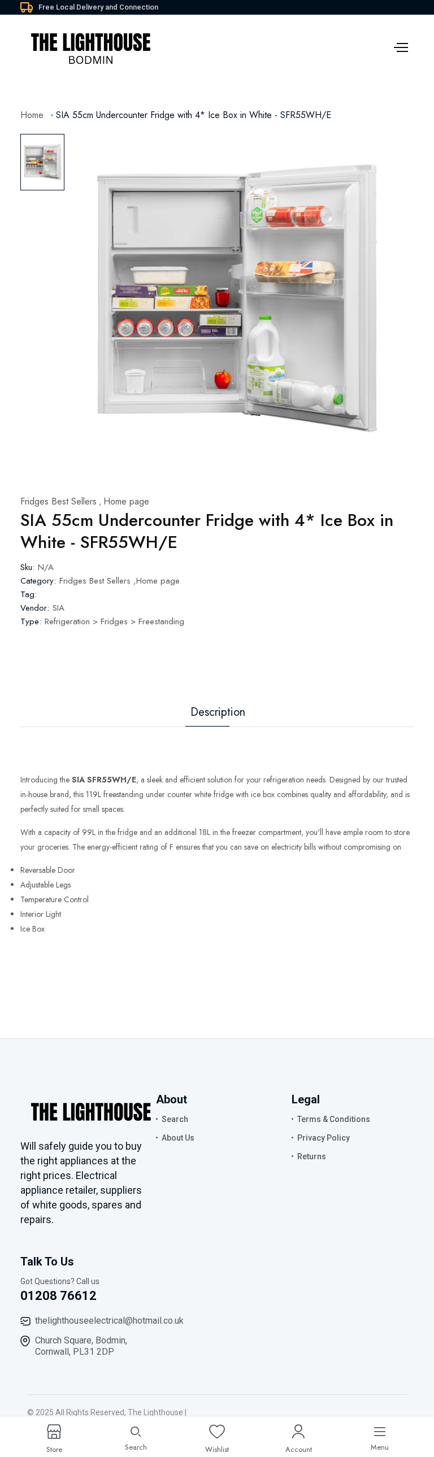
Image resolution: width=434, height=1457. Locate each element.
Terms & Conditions (333, 1119)
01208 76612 (58, 1296)
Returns (311, 1156)
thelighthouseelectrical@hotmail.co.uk (109, 1320)
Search (175, 1119)
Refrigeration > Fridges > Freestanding (114, 621)
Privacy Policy (323, 1137)
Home (32, 114)
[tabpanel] (236, 300)
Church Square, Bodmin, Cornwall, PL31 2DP (81, 1346)
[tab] (42, 162)
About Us (178, 1137)
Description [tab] (217, 712)
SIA (58, 608)
